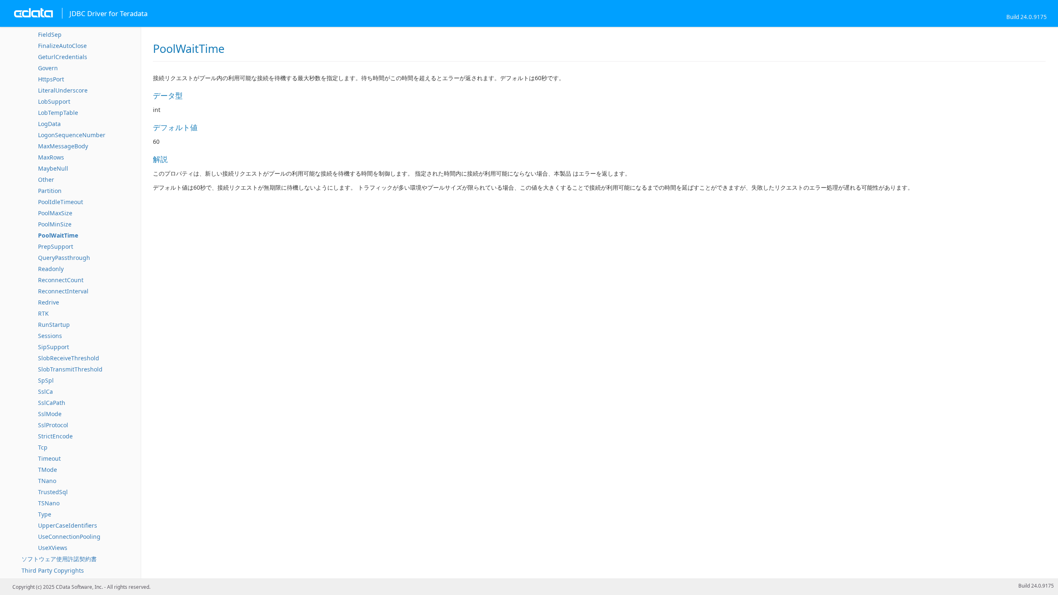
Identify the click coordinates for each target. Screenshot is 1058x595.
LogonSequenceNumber (71, 135)
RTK (43, 313)
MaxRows (51, 157)
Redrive (48, 302)
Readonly (51, 269)
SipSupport (53, 347)
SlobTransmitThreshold (70, 369)
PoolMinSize (54, 224)
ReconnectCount (60, 280)
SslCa (45, 391)
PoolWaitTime (58, 235)
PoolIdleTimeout (60, 202)
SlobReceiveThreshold (68, 358)
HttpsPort (51, 79)
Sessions (50, 336)
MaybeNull (53, 168)
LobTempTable (58, 113)
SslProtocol (53, 425)
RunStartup (54, 324)
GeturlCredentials (62, 57)
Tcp (43, 447)
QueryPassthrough (64, 258)
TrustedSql (53, 492)
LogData (49, 124)
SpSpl (46, 380)
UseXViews (52, 548)
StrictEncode (55, 436)
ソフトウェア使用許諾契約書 (59, 559)
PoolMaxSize (55, 213)
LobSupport (54, 101)
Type (44, 514)
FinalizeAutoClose (62, 46)
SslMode (50, 414)
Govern (48, 68)
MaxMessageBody (63, 146)
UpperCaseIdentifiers (67, 525)
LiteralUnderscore (63, 90)
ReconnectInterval (63, 291)
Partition (50, 191)
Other (46, 179)
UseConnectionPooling (69, 536)
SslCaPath (51, 403)
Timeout (49, 458)
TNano (47, 481)
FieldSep (50, 34)
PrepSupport (55, 246)
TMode (47, 470)
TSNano (49, 503)
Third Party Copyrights (52, 570)
